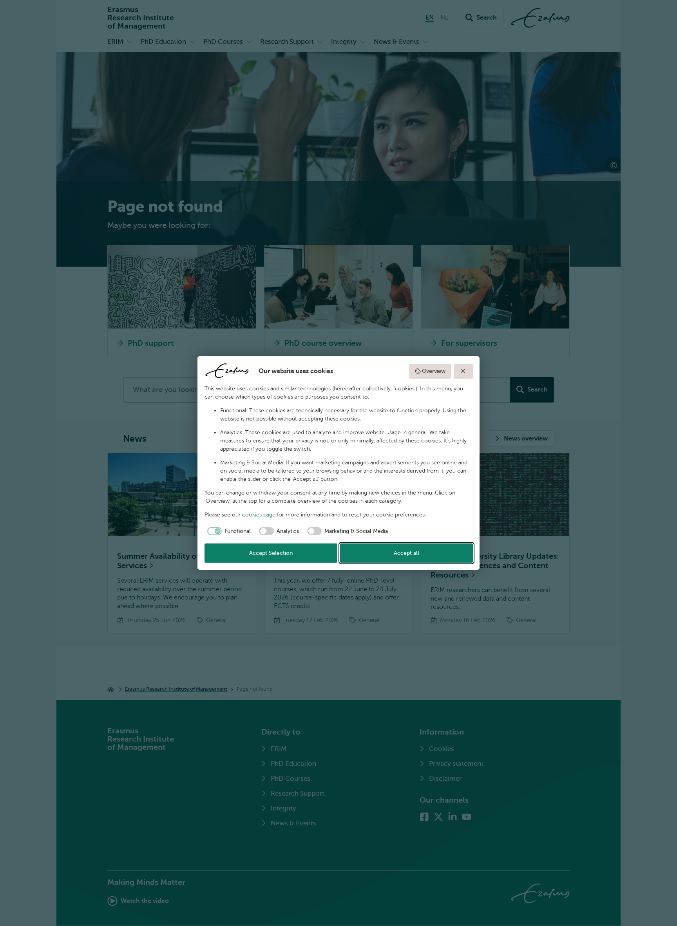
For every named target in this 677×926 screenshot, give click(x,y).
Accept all (406, 553)
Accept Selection (271, 553)
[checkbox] (228, 531)
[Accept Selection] (463, 371)
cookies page (258, 515)
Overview (433, 371)
